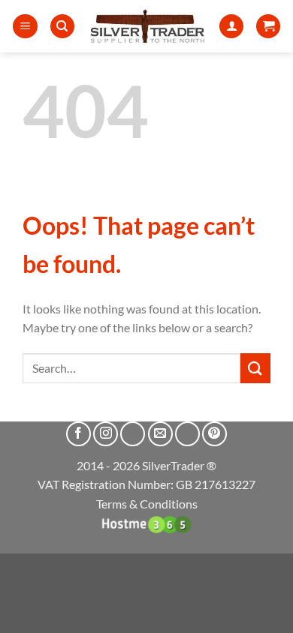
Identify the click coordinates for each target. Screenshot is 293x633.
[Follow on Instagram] (105, 434)
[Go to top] (261, 612)
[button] (25, 26)
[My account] (231, 26)
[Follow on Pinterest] (214, 434)
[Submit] (255, 367)
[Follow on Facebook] (78, 434)
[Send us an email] (160, 434)
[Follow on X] (132, 434)
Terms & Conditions (147, 503)
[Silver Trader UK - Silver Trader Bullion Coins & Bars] (147, 26)
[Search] (62, 26)
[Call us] (187, 434)
